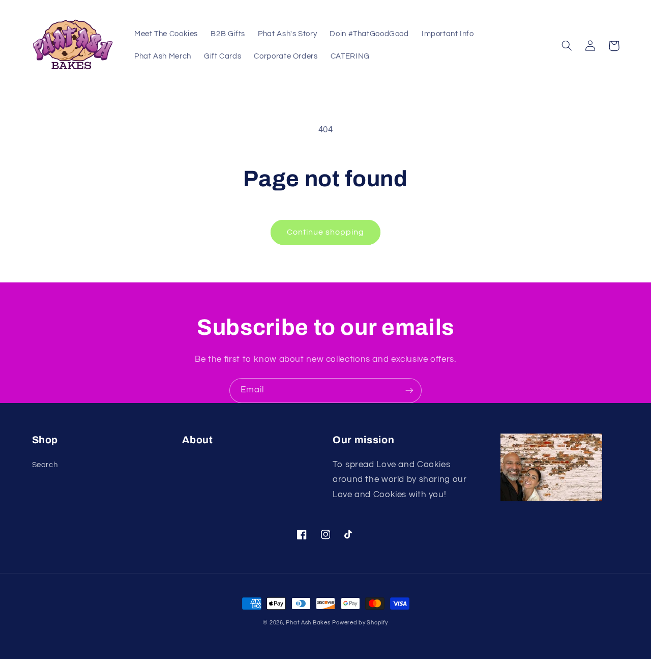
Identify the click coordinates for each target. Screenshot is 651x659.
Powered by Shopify (360, 622)
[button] (567, 46)
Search (45, 465)
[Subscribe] (409, 390)
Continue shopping (326, 232)
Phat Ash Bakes (308, 622)
